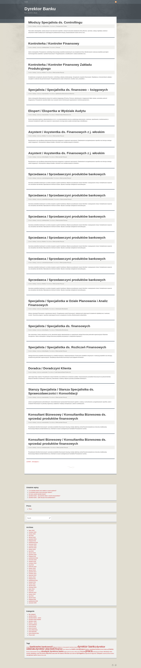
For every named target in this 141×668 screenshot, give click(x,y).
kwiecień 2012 (32, 575)
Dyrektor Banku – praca (35, 617)
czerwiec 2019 (32, 546)
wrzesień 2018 (32, 559)
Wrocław (67, 653)
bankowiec (35, 646)
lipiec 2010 (32, 589)
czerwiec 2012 (32, 573)
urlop (47, 653)
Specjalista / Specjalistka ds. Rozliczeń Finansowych (67, 347)
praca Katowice (33, 624)
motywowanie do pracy (35, 651)
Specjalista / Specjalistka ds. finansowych (59, 326)
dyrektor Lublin (33, 621)
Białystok (55, 647)
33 (32, 461)
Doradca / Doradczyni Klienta (49, 368)
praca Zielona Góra (34, 633)
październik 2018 (33, 558)
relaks (110, 651)
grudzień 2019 (32, 539)
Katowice (98, 649)
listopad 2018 (32, 556)
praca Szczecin (33, 628)
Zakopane (99, 653)
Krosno (28, 651)
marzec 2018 (32, 568)
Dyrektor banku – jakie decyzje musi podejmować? (42, 497)
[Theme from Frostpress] (116, 665)
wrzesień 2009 (32, 603)
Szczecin (42, 653)
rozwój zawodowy (31, 653)
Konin (102, 649)
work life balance (59, 653)
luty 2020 (31, 535)
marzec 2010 (32, 594)
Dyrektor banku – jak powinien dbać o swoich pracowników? (44, 495)
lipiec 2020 (32, 530)
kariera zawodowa (90, 649)
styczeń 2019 (32, 553)
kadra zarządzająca (78, 649)
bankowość (47, 646)
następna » (36, 461)
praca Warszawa (33, 630)
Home (26, 1)
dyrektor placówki (45, 648)
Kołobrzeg (106, 649)
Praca (30, 509)
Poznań (82, 651)
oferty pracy (77, 651)
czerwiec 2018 (32, 563)
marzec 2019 (32, 549)
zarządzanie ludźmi (31, 655)
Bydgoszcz (60, 647)
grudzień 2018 (32, 554)
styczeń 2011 (32, 585)
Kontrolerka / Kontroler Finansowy (53, 43)
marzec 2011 (32, 584)
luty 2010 (31, 596)
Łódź (45, 655)
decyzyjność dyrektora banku (70, 647)
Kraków (111, 649)
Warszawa (52, 653)
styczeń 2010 (32, 597)
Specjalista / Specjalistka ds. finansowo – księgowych (68, 89)
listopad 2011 (32, 578)
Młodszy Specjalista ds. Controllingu (55, 22)
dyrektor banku (33, 616)
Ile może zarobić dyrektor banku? (37, 494)
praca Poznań (32, 626)
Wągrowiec (93, 653)
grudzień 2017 (32, 572)
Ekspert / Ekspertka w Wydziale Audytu (57, 111)
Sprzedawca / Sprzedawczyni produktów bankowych (67, 174)
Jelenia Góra (68, 649)
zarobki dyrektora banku (108, 653)
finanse (58, 649)
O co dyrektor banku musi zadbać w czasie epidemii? (42, 490)
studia (37, 653)
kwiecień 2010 (32, 592)
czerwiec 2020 (32, 532)
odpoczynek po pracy (69, 651)
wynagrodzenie (87, 653)
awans (27, 647)
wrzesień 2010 (32, 587)
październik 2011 (33, 580)
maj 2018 (31, 565)
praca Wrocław (33, 631)
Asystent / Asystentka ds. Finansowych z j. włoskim (66, 132)
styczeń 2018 (32, 570)
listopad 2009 (32, 599)
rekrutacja (106, 651)
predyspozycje (96, 651)
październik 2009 (33, 601)
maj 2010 (31, 590)
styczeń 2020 (32, 537)
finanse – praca (33, 623)
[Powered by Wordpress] (113, 665)
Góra (64, 649)
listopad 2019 (32, 541)
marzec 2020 (32, 534)
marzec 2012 (32, 577)
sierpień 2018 (32, 561)
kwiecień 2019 (32, 547)
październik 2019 (33, 542)
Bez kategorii (32, 614)
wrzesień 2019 (32, 544)
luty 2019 (31, 551)
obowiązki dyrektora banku (52, 651)
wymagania (80, 653)
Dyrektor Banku (40, 8)
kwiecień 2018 (32, 566)
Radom (101, 651)
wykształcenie (73, 653)
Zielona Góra (40, 655)
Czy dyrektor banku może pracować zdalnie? (40, 492)
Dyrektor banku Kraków (35, 619)
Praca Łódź (32, 635)
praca (88, 651)
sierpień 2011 (32, 582)
